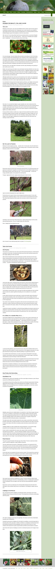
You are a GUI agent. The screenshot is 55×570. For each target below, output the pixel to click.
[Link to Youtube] (50, 5)
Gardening (18, 374)
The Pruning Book (27, 241)
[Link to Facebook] (51, 5)
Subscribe (46, 26)
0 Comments (12, 374)
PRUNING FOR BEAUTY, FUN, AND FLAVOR (14, 23)
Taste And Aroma (7, 246)
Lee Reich (29, 374)
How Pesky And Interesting (10, 373)
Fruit (16, 374)
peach (4, 15)
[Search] (51, 15)
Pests (21, 374)
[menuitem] (4, 12)
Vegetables (24, 374)
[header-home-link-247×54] (27, 5)
